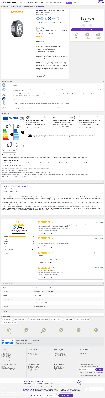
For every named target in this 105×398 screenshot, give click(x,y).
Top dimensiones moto (32, 352)
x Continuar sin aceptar (36, 395)
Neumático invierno (69, 319)
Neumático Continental (6, 354)
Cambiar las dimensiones (41, 14)
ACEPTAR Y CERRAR (66, 395)
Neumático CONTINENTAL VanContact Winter (38, 319)
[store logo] (9, 2)
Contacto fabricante (7, 284)
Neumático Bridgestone (6, 351)
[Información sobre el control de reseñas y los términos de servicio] (26, 230)
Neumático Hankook (5, 353)
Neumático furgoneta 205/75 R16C (9, 322)
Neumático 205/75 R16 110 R (20, 319)
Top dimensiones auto (32, 351)
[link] (24, 3)
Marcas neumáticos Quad (6, 360)
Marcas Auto (12, 6)
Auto (7, 6)
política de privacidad (65, 392)
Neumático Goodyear (5, 355)
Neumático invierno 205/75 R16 (82, 319)
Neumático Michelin (5, 352)
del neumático (9, 182)
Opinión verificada (99, 222)
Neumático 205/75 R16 (6, 319)
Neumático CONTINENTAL (56, 319)
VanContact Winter (28, 6)
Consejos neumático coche (59, 351)
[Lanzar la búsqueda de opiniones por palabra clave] (32, 253)
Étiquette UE (5, 113)
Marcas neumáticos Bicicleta (6, 359)
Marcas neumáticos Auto (6, 356)
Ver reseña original (42, 233)
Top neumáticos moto (32, 354)
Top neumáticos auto (32, 353)
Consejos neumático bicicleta (60, 355)
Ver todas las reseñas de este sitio (18, 233)
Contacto (56, 369)
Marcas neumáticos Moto (6, 358)
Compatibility (5, 311)
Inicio (4, 6)
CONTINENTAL (19, 6)
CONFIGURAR (49, 395)
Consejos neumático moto (59, 354)
